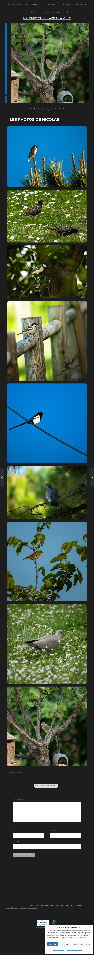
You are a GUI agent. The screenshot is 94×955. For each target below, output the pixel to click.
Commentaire (19, 772)
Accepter (52, 944)
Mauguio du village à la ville (47, 18)
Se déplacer (81, 4)
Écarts (33, 12)
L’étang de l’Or (49, 4)
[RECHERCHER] (67, 12)
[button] (90, 927)
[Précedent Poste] (2, 477)
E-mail (53, 803)
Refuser (65, 944)
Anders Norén (49, 905)
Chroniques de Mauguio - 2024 (43, 900)
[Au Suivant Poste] (92, 477)
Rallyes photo (13, 4)
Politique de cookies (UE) (51, 12)
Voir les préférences (81, 944)
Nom (16, 803)
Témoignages (66, 4)
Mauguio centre (32, 4)
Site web (17, 814)
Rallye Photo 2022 (17, 745)
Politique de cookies (58, 950)
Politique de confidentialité (74, 950)
